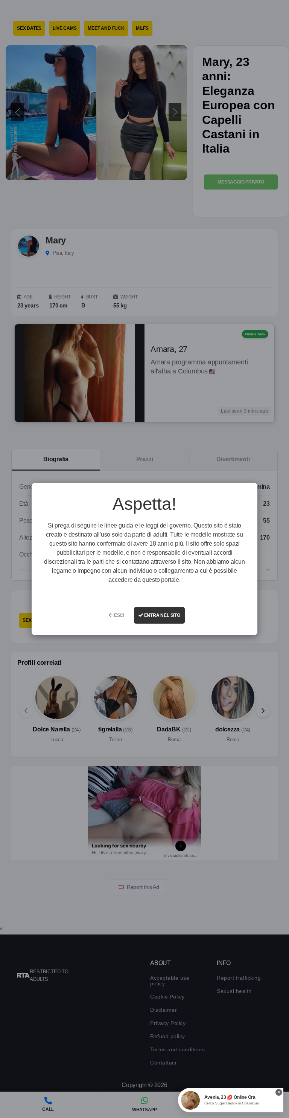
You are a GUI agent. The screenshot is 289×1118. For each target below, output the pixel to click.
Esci (118, 615)
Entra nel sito (161, 615)
